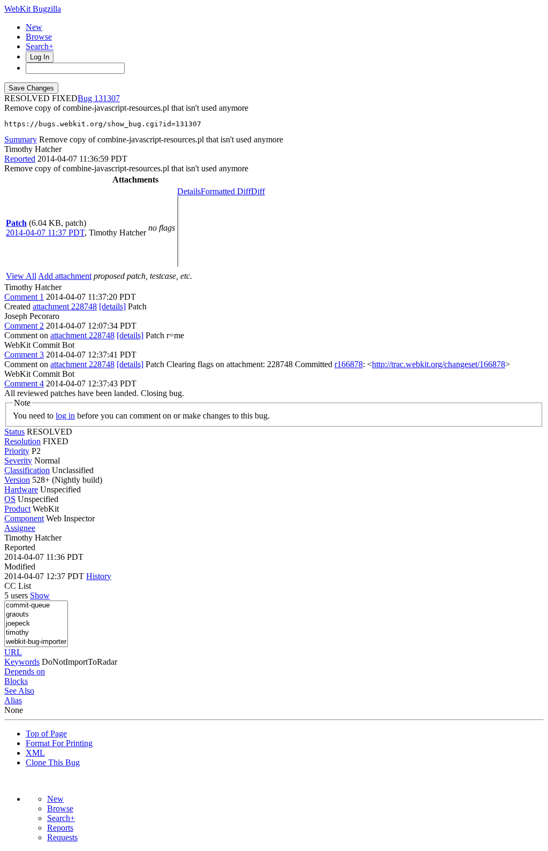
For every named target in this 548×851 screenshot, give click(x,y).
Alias (13, 700)
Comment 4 (24, 383)
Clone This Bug (53, 762)
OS (10, 499)
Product (17, 508)
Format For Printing (59, 743)
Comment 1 (24, 296)
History (98, 576)
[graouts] (36, 614)
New (34, 27)
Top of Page (46, 733)
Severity (18, 460)
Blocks (16, 681)
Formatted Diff (226, 191)
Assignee (19, 528)
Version (17, 479)
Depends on (24, 671)
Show (40, 595)
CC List (17, 585)
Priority (16, 450)
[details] (112, 306)
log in (65, 415)
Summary (20, 139)
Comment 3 (24, 354)
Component (24, 518)
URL (13, 652)
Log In (39, 57)
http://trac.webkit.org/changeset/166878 (438, 364)
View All (21, 275)
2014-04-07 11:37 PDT (45, 232)
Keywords (22, 661)
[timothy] (36, 632)
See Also (19, 690)
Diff (258, 191)
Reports (60, 827)
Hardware (21, 489)
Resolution (22, 441)
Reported (19, 158)
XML (35, 752)
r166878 (348, 364)
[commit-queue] (36, 605)
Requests (62, 837)
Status (14, 431)
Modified (19, 566)
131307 (107, 98)
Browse (39, 36)
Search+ (40, 46)
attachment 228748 (65, 306)
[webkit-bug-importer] (36, 642)
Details (189, 191)
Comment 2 (24, 325)
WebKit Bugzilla (32, 8)
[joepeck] (36, 623)
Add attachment (65, 275)
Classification (27, 470)
